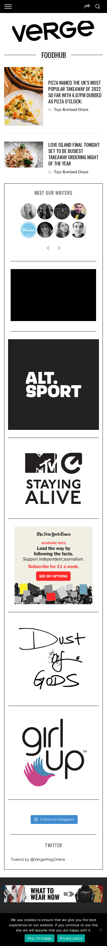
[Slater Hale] (62, 211)
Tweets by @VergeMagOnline (38, 859)
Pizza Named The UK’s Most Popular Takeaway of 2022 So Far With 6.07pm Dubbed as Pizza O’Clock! (75, 92)
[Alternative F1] (29, 230)
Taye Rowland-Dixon (71, 109)
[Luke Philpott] (78, 211)
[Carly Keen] (62, 230)
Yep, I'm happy (39, 938)
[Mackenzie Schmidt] (45, 211)
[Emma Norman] (29, 211)
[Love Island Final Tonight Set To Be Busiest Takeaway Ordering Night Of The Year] (23, 155)
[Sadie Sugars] (45, 230)
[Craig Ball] (78, 230)
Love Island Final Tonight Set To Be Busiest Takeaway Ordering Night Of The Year (74, 154)
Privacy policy (71, 938)
